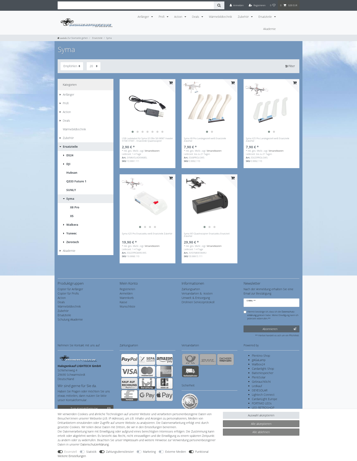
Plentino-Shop (261, 356)
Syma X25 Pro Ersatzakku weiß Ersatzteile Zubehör (147, 233)
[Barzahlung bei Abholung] (147, 383)
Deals (196, 17)
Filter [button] (291, 66)
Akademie (269, 29)
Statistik (91, 452)
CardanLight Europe (264, 399)
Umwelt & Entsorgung (196, 298)
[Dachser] (225, 359)
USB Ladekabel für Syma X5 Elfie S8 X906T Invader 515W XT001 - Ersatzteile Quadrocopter (147, 139)
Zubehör (244, 17)
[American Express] (164, 371)
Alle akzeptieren (261, 424)
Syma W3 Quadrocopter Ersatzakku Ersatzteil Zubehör (206, 235)
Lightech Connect (263, 395)
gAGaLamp (258, 360)
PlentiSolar (258, 377)
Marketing (149, 452)
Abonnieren (270, 329)
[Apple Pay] (164, 395)
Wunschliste (127, 306)
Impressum (130, 440)
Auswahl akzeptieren (261, 415)
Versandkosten (152, 150)
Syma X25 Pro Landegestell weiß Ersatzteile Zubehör (267, 139)
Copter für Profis (68, 293)
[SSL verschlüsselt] (190, 401)
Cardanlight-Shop (263, 369)
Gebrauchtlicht (261, 382)
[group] (147, 107)
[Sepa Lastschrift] (147, 359)
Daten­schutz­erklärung (94, 444)
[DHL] (208, 359)
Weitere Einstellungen (72, 456)
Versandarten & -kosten (197, 293)
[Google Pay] (147, 395)
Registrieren (127, 289)
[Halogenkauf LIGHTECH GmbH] (78, 358)
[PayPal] (129, 359)
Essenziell (70, 452)
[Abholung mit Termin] (190, 371)
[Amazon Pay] (164, 359)
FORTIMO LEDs (262, 403)
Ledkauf (257, 386)
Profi (162, 17)
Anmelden (126, 293)
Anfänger (144, 17)
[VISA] (129, 371)
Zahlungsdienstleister (120, 452)
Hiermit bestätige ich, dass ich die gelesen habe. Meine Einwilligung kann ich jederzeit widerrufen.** (272, 315)
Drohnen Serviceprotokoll (198, 302)
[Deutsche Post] (190, 359)
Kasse (123, 302)
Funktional (201, 452)
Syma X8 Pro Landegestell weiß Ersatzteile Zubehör (205, 139)
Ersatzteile (265, 17)
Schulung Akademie (70, 319)
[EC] (164, 383)
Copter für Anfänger (70, 289)
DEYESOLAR (259, 390)
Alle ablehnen (261, 432)
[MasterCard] (147, 371)
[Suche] (219, 5)
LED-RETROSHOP (263, 408)
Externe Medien (175, 452)
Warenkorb (127, 298)
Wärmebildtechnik (220, 17)
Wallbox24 (258, 364)
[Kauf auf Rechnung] (129, 383)
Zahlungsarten (191, 289)
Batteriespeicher (262, 373)
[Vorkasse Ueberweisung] (129, 395)
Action (178, 17)
